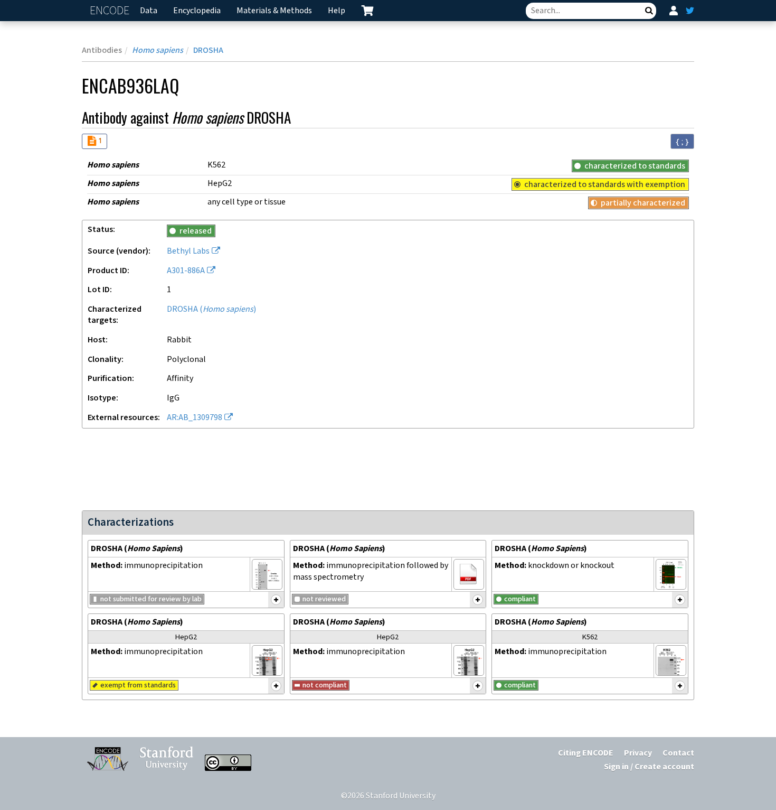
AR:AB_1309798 (194, 417)
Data (148, 10)
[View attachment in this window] (267, 574)
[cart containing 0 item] (367, 10)
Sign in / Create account (649, 766)
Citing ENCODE (585, 753)
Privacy (638, 753)
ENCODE (111, 10)
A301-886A (186, 270)
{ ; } (682, 141)
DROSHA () (211, 309)
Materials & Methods (274, 10)
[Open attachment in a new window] (468, 574)
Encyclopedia (197, 10)
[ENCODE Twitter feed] (690, 10)
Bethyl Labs (188, 251)
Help (336, 10)
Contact (678, 753)
